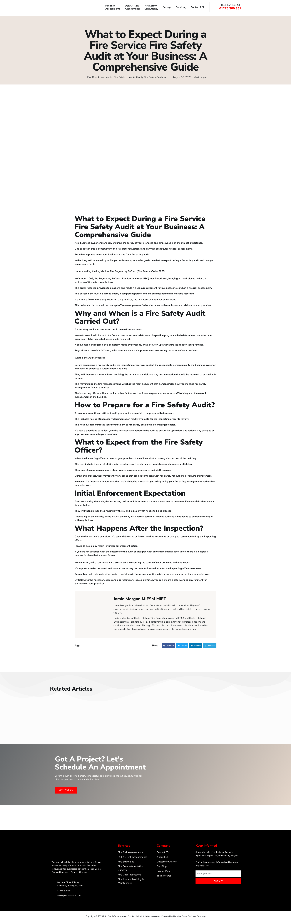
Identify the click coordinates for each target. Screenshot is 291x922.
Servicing (181, 7)
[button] (168, 645)
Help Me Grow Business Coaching (189, 916)
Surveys (167, 7)
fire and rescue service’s (125, 335)
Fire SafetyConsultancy (151, 7)
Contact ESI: (197, 7)
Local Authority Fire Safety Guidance (147, 77)
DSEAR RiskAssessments (132, 7)
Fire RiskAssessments (112, 7)
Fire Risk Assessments (99, 77)
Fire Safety (119, 77)
